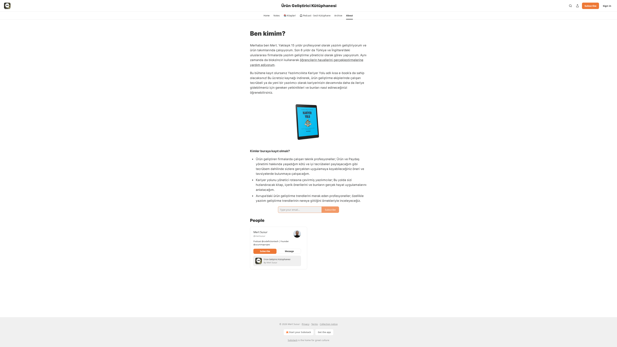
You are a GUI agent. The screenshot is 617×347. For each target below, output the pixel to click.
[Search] (570, 6)
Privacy (305, 324)
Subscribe (590, 5)
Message (289, 251)
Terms (314, 324)
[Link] (245, 33)
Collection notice (329, 324)
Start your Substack (300, 332)
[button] (267, 15)
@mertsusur (259, 236)
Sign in (607, 5)
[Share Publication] (577, 6)
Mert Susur (260, 232)
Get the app (324, 332)
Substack (292, 340)
